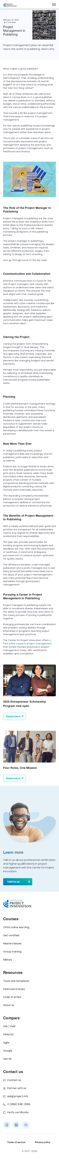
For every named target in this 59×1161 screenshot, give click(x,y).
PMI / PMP (9, 1026)
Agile (6, 1042)
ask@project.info (17, 1096)
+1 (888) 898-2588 (18, 1104)
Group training (12, 951)
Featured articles (14, 989)
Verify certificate (17, 1112)
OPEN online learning (16, 927)
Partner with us (16, 1088)
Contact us (14, 1080)
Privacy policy (42, 1142)
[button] (54, 4)
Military (7, 960)
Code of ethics (12, 997)
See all (7, 1059)
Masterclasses (12, 943)
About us (8, 1005)
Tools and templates (16, 981)
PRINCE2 (8, 1034)
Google (7, 1051)
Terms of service (16, 1142)
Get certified (11, 935)
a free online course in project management (27, 642)
